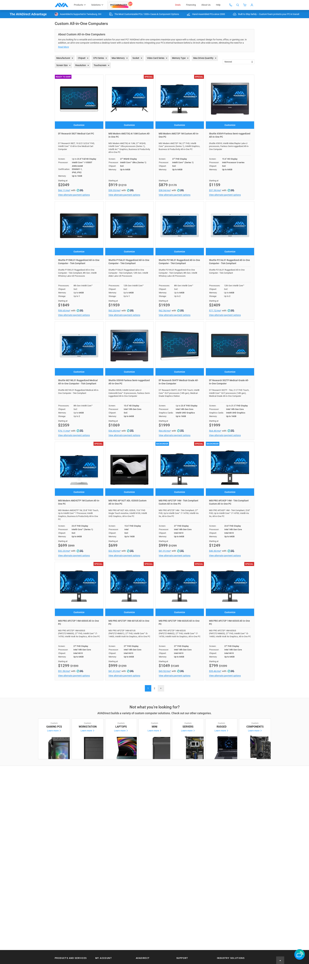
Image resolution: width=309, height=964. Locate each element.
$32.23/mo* (64, 551)
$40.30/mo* (215, 551)
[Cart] (244, 5)
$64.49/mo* (165, 431)
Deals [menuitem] (178, 5)
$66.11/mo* (64, 190)
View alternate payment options (74, 195)
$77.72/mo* (215, 310)
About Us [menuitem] (206, 5)
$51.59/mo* (64, 671)
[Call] (230, 5)
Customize (79, 125)
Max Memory (118, 58)
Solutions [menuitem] (96, 5)
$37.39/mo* (215, 190)
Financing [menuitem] (191, 5)
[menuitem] (120, 5)
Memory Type (179, 58)
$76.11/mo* (64, 431)
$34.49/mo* (114, 431)
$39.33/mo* (114, 190)
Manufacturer (63, 58)
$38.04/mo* (165, 190)
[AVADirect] (61, 5)
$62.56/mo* (165, 310)
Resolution (80, 65)
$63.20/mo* (114, 310)
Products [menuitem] (78, 5)
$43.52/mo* (165, 671)
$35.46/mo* (215, 671)
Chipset (81, 58)
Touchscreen (100, 65)
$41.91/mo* (165, 551)
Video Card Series (155, 58)
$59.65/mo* (64, 310)
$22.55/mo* (114, 551)
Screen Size (62, 65)
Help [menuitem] (218, 5)
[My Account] (251, 5)
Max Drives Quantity (203, 58)
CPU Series (98, 58)
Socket (135, 58)
